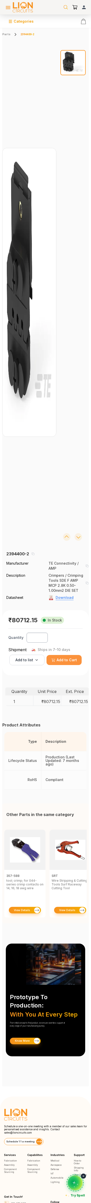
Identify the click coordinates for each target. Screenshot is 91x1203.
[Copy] (33, 554)
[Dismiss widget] (83, 1176)
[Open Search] (66, 7)
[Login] (84, 7)
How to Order (77, 1162)
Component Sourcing (10, 1170)
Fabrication (10, 1160)
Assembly (9, 1164)
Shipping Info (79, 1169)
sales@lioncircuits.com (18, 1132)
